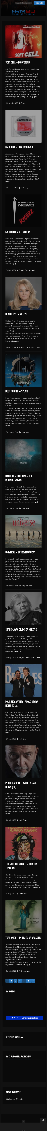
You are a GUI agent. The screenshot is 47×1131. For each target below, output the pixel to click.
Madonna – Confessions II (19, 147)
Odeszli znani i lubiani (32, 347)
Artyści (21, 270)
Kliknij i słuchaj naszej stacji (25, 1018)
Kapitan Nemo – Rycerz (17, 232)
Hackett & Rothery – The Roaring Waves (18, 478)
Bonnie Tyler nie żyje (16, 314)
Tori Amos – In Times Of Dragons (23, 938)
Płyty (23, 103)
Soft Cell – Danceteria (17, 62)
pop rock (29, 188)
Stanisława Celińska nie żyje (21, 629)
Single (25, 739)
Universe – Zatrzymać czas (20, 552)
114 (29, 981)
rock (27, 432)
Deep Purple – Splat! (16, 391)
